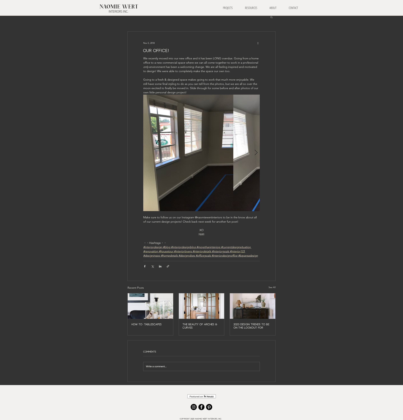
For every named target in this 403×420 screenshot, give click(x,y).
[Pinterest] (209, 407)
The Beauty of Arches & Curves (200, 326)
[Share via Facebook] (144, 266)
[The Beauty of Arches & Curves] (201, 306)
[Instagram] (194, 407)
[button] (271, 17)
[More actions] (258, 43)
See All (272, 287)
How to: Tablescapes (146, 324)
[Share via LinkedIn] (160, 266)
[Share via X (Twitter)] (152, 266)
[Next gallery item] (256, 153)
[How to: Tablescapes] (150, 306)
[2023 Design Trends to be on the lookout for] (252, 306)
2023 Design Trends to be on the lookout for (252, 326)
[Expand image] (188, 153)
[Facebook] (201, 407)
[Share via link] (167, 266)
